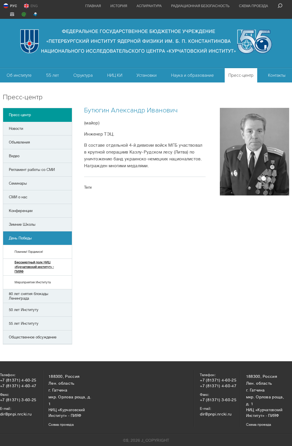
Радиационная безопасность (200, 6)
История (118, 6)
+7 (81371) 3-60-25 (18, 399)
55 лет (52, 75)
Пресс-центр (241, 75)
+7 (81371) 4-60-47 (18, 386)
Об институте (19, 75)
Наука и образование (192, 75)
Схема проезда (253, 6)
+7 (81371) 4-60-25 (18, 380)
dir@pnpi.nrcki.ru (16, 414)
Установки (147, 75)
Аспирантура (149, 6)
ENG (34, 6)
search (280, 5)
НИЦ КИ (114, 75)
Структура (83, 75)
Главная (93, 6)
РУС (13, 6)
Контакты (276, 75)
